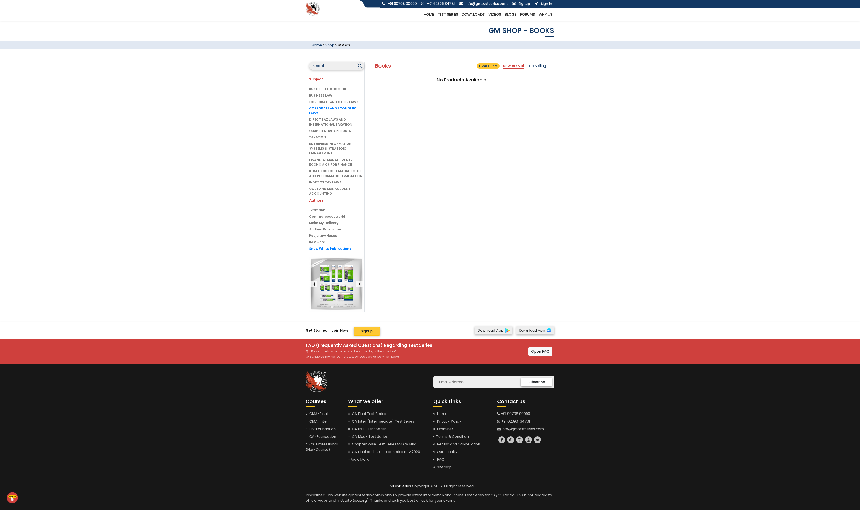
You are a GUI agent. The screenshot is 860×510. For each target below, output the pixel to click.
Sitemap (444, 467)
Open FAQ (540, 351)
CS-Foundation (322, 429)
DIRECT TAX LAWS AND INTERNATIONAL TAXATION (330, 122)
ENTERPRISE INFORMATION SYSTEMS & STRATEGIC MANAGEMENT (330, 148)
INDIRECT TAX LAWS (325, 182)
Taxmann (317, 210)
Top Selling (536, 65)
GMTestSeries (399, 486)
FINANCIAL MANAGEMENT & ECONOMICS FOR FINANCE (331, 162)
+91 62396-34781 (515, 421)
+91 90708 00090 (515, 413)
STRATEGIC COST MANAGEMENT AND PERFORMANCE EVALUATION (335, 173)
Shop (329, 45)
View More (360, 459)
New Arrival (513, 65)
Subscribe (536, 381)
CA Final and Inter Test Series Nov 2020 (385, 451)
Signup (367, 331)
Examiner (444, 429)
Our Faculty (446, 451)
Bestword (317, 242)
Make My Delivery (324, 223)
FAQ (440, 459)
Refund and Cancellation (458, 444)
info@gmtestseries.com (522, 429)
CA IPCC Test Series (369, 429)
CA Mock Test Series (369, 436)
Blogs (511, 14)
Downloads (473, 14)
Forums (527, 14)
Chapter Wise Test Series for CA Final (384, 444)
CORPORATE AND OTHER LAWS (333, 102)
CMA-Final (318, 413)
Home (429, 14)
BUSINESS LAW (320, 95)
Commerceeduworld (327, 216)
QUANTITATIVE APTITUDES (330, 131)
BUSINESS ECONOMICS (327, 89)
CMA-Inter (318, 421)
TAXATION (317, 137)
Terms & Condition (452, 436)
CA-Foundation (322, 436)
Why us (546, 14)
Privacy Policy (448, 421)
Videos (494, 14)
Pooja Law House (323, 235)
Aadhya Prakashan (325, 229)
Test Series (448, 14)
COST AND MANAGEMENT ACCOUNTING (329, 191)
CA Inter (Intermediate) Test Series (382, 421)
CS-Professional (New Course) (322, 447)
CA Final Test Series (368, 413)
